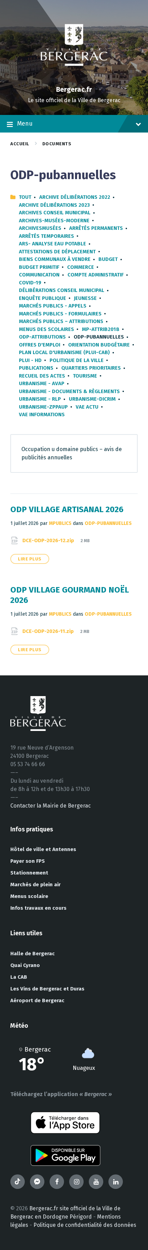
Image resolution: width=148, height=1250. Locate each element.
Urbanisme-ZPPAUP (43, 407)
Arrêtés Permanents (96, 228)
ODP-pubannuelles (108, 523)
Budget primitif (39, 267)
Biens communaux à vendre (55, 259)
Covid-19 (30, 283)
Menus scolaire (29, 896)
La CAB (18, 977)
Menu (25, 123)
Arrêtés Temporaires (46, 236)
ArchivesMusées (40, 228)
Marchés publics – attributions (61, 321)
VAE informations (42, 414)
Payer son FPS (27, 861)
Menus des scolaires (46, 329)
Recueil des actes (42, 376)
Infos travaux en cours (38, 908)
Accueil (19, 143)
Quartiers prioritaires (91, 368)
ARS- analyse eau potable (52, 244)
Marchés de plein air (35, 884)
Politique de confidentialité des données (84, 1225)
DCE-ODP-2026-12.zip (48, 540)
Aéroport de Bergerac (37, 1000)
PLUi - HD (30, 360)
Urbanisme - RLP (40, 399)
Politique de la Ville (77, 360)
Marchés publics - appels (52, 306)
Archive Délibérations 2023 (54, 205)
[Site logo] (74, 77)
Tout (25, 197)
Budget (108, 259)
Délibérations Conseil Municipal (61, 290)
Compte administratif (95, 275)
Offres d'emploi (39, 345)
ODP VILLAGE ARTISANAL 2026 (67, 509)
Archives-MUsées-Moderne (54, 220)
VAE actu (87, 407)
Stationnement (29, 873)
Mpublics (60, 523)
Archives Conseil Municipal (55, 212)
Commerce (80, 267)
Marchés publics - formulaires (60, 314)
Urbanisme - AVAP (41, 383)
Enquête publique (42, 298)
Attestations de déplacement (57, 251)
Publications (36, 368)
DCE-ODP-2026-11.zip (48, 631)
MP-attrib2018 (100, 329)
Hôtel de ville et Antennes (43, 849)
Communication (39, 275)
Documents (57, 143)
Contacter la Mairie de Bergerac (50, 805)
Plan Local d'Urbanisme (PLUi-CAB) (64, 352)
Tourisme (85, 376)
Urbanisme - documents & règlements (69, 391)
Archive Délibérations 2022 (74, 197)
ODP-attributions (42, 337)
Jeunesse (85, 298)
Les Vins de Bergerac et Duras (47, 989)
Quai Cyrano (25, 965)
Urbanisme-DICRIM (92, 399)
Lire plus (30, 558)
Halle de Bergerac (32, 953)
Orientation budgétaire (99, 345)
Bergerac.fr (74, 89)
